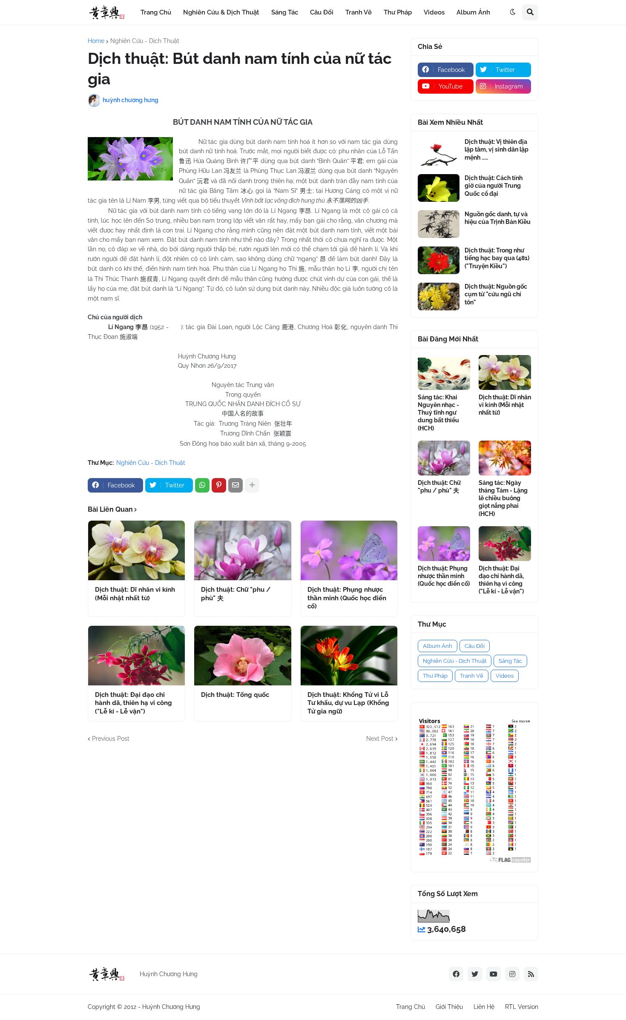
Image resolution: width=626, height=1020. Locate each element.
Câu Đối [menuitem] (321, 12)
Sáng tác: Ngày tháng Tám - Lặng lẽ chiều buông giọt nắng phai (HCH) (503, 498)
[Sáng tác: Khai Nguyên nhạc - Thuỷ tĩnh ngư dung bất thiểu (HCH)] (444, 372)
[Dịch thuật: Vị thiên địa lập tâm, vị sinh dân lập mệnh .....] (438, 152)
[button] (512, 12)
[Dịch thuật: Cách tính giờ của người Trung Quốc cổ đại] (438, 188)
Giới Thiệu (449, 1006)
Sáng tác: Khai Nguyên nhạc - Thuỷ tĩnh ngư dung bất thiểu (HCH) (438, 413)
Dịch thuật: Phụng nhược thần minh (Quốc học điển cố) (346, 598)
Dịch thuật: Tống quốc (235, 695)
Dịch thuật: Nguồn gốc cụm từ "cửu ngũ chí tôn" (496, 294)
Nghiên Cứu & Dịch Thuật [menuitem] (221, 12)
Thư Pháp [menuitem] (398, 12)
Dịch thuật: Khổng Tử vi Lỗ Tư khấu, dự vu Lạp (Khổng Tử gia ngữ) (348, 703)
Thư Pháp (435, 676)
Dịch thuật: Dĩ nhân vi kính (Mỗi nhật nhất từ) (135, 594)
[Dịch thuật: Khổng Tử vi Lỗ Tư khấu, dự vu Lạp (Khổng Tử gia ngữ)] (349, 655)
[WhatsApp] (202, 485)
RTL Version (521, 1006)
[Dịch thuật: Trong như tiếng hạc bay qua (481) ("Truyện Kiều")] (438, 260)
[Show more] (252, 485)
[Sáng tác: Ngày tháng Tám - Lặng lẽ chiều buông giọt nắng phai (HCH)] (505, 458)
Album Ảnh (437, 646)
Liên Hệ (484, 1006)
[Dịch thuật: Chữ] (242, 550)
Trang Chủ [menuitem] (156, 12)
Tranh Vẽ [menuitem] (358, 12)
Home (96, 41)
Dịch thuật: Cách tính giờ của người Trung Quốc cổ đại (494, 186)
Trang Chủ (410, 1006)
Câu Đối (475, 646)
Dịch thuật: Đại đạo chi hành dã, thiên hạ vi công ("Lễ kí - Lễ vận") (133, 703)
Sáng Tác (510, 661)
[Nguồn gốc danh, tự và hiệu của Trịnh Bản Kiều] (438, 224)
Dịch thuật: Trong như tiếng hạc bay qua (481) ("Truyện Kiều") (497, 258)
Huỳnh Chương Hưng (171, 1006)
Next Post (379, 738)
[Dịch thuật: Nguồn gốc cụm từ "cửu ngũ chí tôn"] (438, 296)
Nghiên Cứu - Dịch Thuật (144, 41)
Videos (505, 676)
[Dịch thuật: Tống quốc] (242, 655)
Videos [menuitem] (434, 12)
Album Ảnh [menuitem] (473, 12)
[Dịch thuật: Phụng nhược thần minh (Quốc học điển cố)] (349, 550)
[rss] (531, 974)
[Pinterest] (219, 485)
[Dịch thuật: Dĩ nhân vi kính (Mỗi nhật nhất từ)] (136, 550)
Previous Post (110, 738)
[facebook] (456, 974)
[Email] (235, 485)
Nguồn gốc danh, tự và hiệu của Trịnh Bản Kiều (498, 218)
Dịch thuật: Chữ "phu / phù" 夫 (235, 594)
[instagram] (512, 974)
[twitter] (475, 974)
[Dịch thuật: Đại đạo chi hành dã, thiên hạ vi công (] (136, 655)
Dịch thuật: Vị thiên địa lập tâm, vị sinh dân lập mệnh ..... (496, 149)
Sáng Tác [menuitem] (284, 12)
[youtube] (493, 974)
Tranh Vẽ (471, 676)
